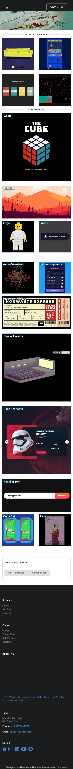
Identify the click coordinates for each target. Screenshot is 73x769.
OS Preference (16, 572)
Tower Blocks (9, 634)
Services (6, 609)
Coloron (6, 641)
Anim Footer (39, 572)
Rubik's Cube (9, 638)
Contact (6, 613)
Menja (5, 630)
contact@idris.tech (21, 731)
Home (5, 605)
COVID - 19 (56, 6)
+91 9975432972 (20, 726)
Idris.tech (62, 767)
